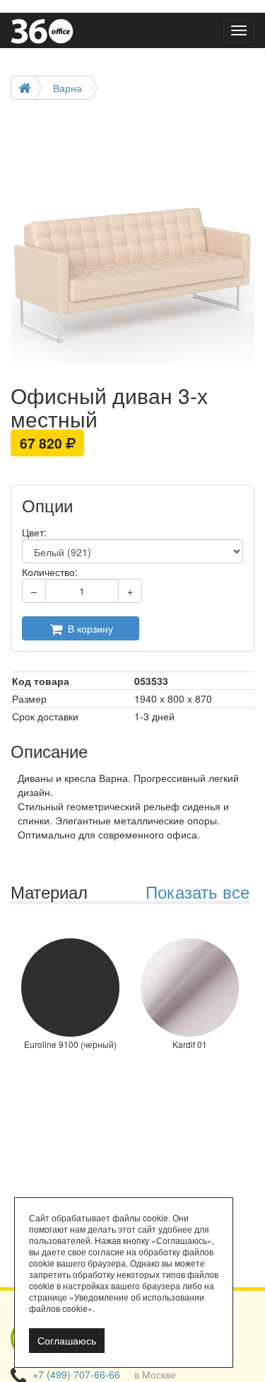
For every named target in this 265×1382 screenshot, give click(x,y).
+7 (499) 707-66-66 (76, 1374)
